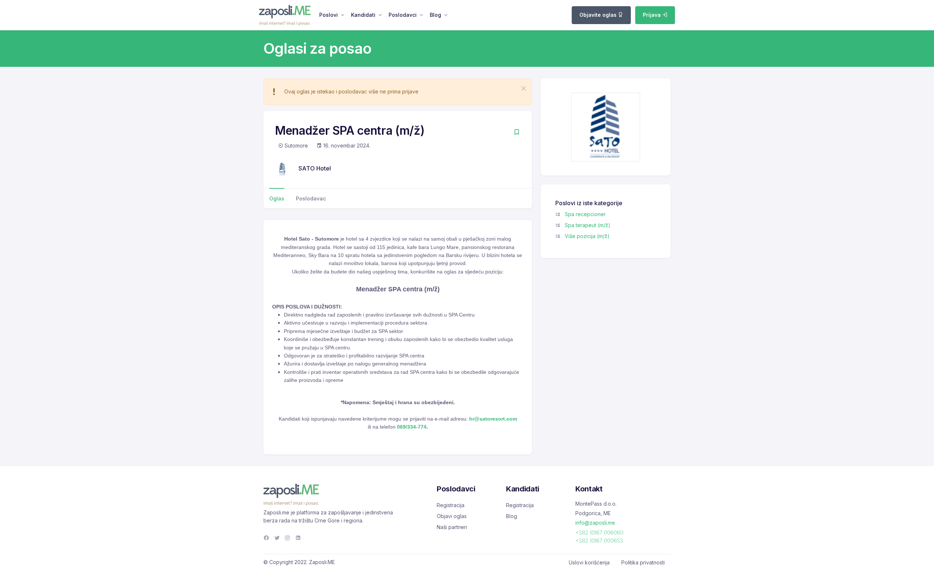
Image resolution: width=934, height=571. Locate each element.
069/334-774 (412, 427)
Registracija (450, 505)
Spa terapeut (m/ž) (587, 225)
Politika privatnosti (643, 562)
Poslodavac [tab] (311, 198)
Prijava (652, 15)
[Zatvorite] (524, 88)
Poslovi (328, 15)
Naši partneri (452, 527)
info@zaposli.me (595, 523)
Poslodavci (403, 15)
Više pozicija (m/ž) (587, 236)
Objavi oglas (452, 516)
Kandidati (363, 15)
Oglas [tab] (276, 198)
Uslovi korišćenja (589, 562)
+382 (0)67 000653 (599, 540)
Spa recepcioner (585, 214)
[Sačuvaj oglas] (516, 133)
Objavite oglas (598, 15)
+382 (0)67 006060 (599, 532)
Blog (435, 15)
